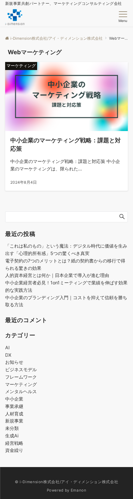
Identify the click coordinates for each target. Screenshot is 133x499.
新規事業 (14, 420)
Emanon (79, 490)
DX (8, 355)
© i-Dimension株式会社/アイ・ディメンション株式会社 (66, 482)
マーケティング (21, 384)
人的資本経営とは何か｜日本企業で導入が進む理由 (57, 275)
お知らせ (14, 362)
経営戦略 (14, 443)
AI (7, 347)
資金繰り (14, 450)
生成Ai (11, 435)
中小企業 (14, 399)
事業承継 (14, 406)
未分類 (12, 428)
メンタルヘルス (21, 391)
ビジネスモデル (21, 369)
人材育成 (14, 413)
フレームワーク (21, 377)
